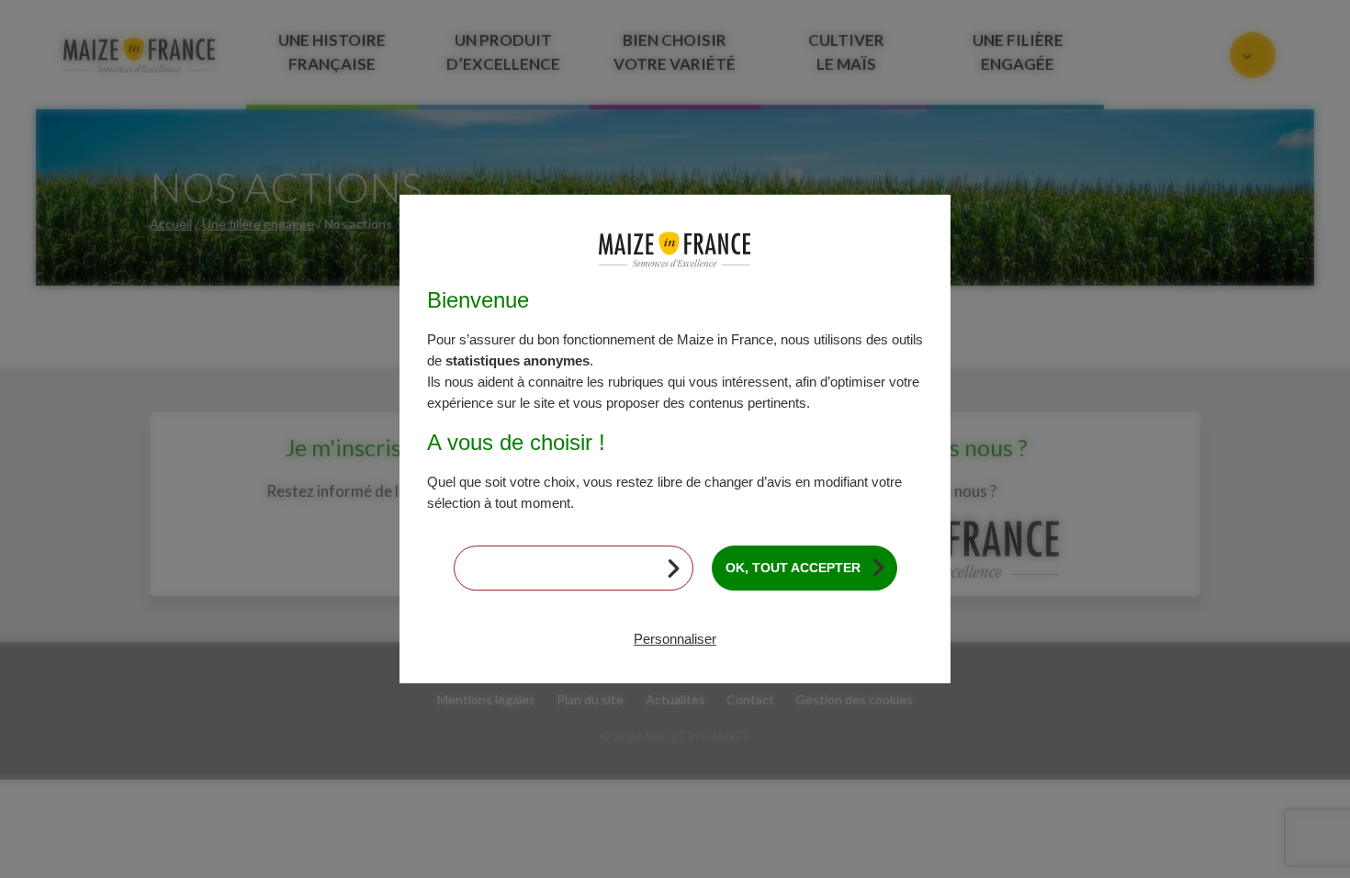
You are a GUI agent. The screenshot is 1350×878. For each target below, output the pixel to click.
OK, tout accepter (793, 567)
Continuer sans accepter (562, 567)
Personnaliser (675, 639)
